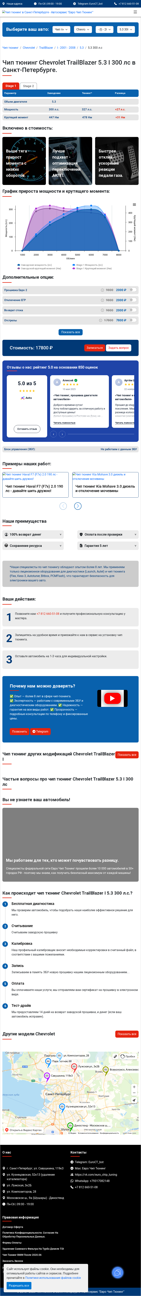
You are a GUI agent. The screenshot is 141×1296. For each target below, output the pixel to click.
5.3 (82, 47)
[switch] (133, 290)
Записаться (95, 348)
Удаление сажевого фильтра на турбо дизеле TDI (33, 1248)
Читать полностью (64, 422)
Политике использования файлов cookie (53, 1278)
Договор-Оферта (12, 1226)
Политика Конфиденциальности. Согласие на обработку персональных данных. (30, 1234)
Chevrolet (29, 47)
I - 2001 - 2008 (66, 47)
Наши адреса (14, 3)
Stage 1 (11, 86)
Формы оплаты (11, 1242)
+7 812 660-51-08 (48, 614)
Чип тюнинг (10, 47)
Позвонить (19, 731)
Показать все (70, 332)
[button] (78, 506)
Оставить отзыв (27, 428)
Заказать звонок (12, 1260)
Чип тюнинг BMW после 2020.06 (21, 1254)
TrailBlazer (46, 47)
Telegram (41, 731)
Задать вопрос (118, 348)
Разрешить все (19, 1285)
